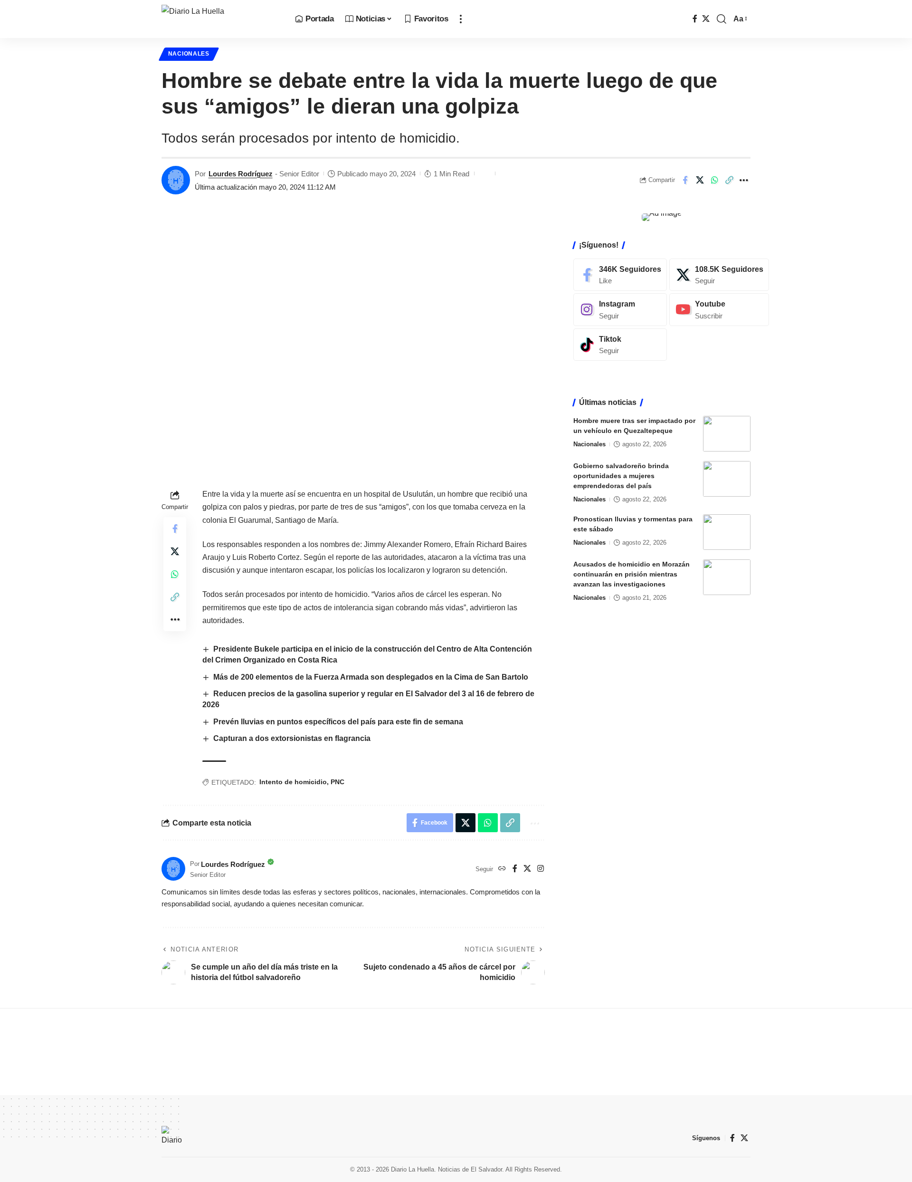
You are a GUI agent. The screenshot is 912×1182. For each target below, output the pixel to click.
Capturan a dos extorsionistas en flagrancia (291, 738)
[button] (460, 19)
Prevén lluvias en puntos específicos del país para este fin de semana (339, 722)
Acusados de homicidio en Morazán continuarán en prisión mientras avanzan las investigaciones (631, 574)
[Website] (502, 869)
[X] (706, 18)
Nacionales (188, 54)
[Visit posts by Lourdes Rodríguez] (176, 180)
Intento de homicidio (293, 782)
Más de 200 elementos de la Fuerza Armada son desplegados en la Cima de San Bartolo (370, 677)
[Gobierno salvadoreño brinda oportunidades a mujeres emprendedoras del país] (726, 479)
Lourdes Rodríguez (241, 174)
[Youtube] (719, 309)
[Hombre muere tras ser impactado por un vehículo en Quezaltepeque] (726, 434)
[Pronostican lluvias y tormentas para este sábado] (726, 532)
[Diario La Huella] (221, 19)
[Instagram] (540, 869)
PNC (337, 782)
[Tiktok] (620, 344)
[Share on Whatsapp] (714, 180)
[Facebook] (695, 18)
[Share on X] (699, 180)
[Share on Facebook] (685, 180)
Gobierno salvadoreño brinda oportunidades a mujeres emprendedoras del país (621, 476)
